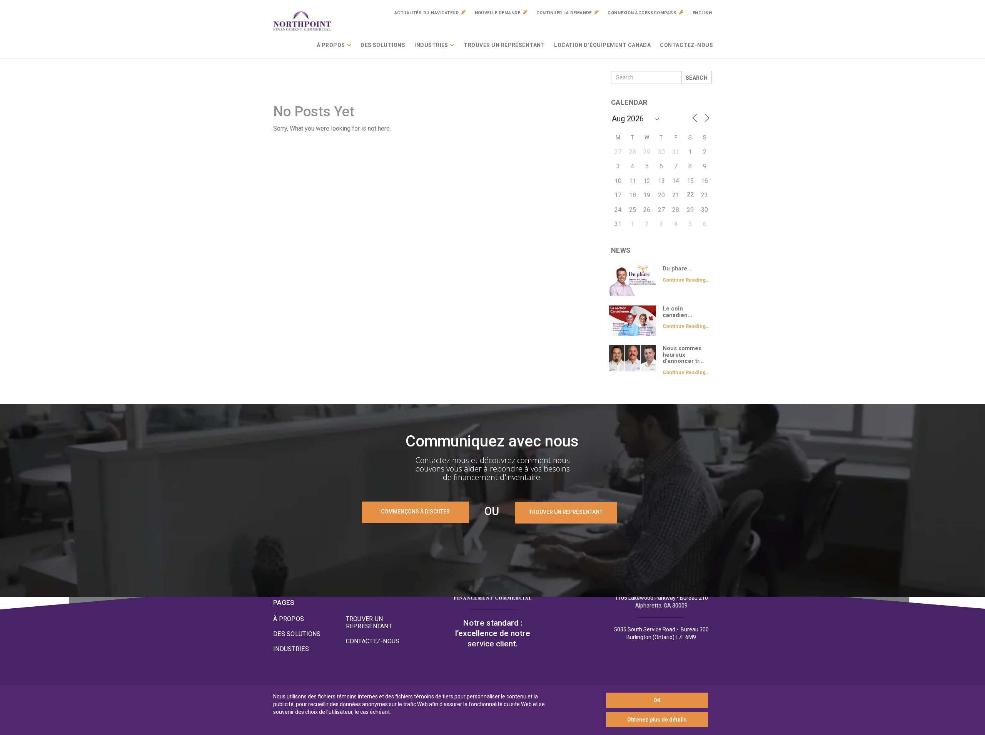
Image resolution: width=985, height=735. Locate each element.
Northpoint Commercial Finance (302, 21)
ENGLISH (702, 12)
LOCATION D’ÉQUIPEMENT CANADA (602, 45)
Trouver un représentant (504, 45)
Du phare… (677, 268)
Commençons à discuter (415, 511)
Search (697, 78)
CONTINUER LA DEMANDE (564, 12)
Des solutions (383, 45)
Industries (431, 45)
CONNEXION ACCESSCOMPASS (642, 12)
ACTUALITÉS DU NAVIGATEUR (426, 12)
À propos (331, 45)
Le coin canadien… (677, 312)
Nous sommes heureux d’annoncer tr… (683, 354)
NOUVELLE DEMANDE (498, 12)
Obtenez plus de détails (657, 720)
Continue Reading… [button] (686, 280)
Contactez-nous (686, 45)
